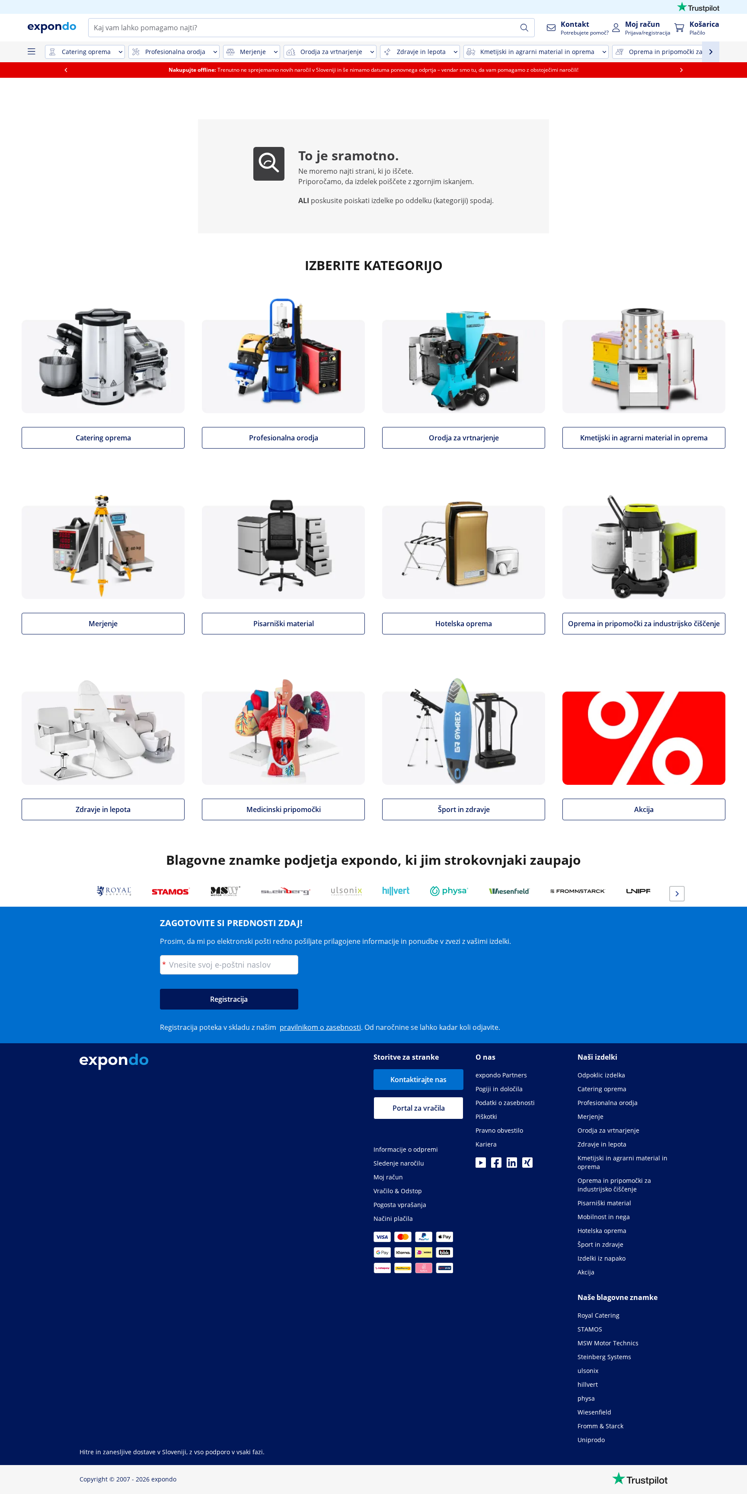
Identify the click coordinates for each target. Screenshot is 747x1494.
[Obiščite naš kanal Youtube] (481, 1165)
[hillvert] (396, 891)
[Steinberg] (285, 891)
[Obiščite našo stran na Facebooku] (496, 1165)
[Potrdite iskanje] (524, 27)
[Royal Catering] (114, 891)
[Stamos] (171, 891)
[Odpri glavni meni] (31, 52)
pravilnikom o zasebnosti (320, 1027)
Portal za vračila (419, 1108)
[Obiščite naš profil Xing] (527, 1165)
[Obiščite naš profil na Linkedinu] (512, 1165)
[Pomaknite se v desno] (681, 70)
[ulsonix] (346, 891)
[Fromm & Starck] (578, 891)
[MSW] (225, 891)
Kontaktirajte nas (418, 1079)
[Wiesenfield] (509, 891)
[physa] (449, 891)
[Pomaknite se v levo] (65, 70)
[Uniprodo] (649, 891)
